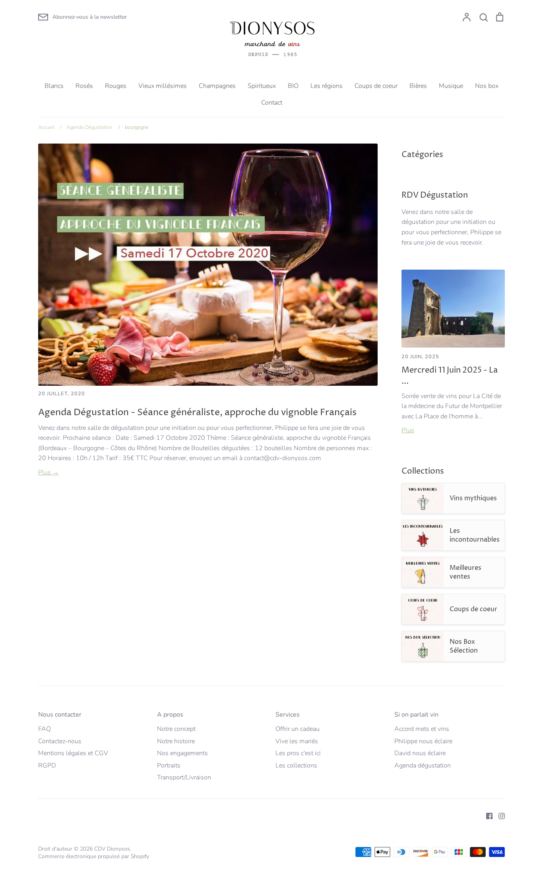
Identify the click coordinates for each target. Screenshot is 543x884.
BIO (293, 86)
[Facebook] (486, 815)
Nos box (486, 86)
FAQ (44, 729)
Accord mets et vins (421, 729)
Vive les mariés (296, 741)
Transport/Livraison (184, 777)
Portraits (168, 765)
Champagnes (217, 86)
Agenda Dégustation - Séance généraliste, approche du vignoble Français (197, 412)
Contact (271, 102)
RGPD (47, 765)
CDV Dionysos (112, 849)
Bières (418, 86)
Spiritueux (262, 86)
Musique (451, 86)
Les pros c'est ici (298, 753)
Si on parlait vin (416, 714)
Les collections (296, 765)
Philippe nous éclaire (423, 741)
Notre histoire (176, 741)
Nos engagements (182, 753)
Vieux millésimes (162, 86)
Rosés (84, 86)
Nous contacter (59, 714)
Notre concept (176, 729)
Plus (407, 430)
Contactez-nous (59, 741)
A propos (170, 714)
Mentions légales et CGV (73, 753)
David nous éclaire (420, 753)
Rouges (115, 86)
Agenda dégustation (422, 765)
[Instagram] (499, 815)
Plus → (48, 472)
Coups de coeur (376, 86)
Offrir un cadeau (297, 729)
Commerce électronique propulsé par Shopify (93, 856)
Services (287, 714)
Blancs (54, 86)
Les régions (326, 86)
